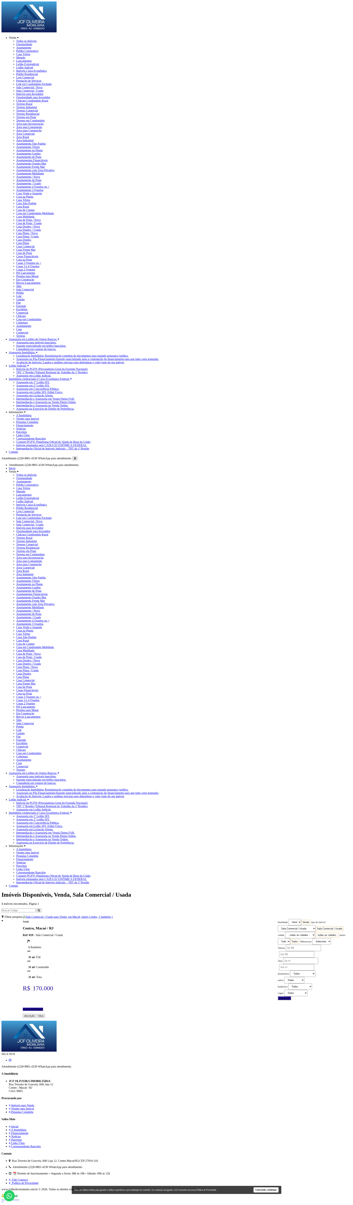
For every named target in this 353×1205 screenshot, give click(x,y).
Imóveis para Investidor (29, 94)
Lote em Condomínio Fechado (34, 84)
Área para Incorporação (30, 123)
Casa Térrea (23, 54)
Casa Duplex (23, 239)
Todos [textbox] (294, 941)
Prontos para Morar (27, 276)
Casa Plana (22, 243)
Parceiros (21, 432)
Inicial (14, 1126)
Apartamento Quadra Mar (31, 163)
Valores (281, 948)
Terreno (20, 335)
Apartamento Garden (28, 153)
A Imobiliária (23, 415)
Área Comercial (25, 133)
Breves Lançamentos (28, 282)
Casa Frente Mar (25, 249)
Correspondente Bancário (31, 438)
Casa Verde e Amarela (29, 193)
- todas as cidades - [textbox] (327, 935)
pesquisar (284, 998)
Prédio (20, 292)
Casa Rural (22, 206)
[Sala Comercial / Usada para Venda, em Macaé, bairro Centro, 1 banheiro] (67, 916)
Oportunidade (24, 44)
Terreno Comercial (27, 110)
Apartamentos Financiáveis (32, 160)
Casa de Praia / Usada (29, 223)
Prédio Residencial (27, 74)
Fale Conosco (19, 1179)
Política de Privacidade (24, 1183)
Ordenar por (306, 941)
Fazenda (21, 306)
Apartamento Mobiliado (30, 173)
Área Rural (22, 137)
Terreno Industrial (26, 107)
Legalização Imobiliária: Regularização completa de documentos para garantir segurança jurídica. (72, 355)
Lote (19, 296)
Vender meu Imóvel (27, 418)
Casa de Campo (25, 210)
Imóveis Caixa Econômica (31, 70)
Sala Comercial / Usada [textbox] (329, 928)
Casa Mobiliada (25, 216)
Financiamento (24, 425)
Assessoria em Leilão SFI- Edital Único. (39, 392)
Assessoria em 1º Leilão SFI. (33, 382)
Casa (19, 329)
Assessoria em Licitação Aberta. (34, 395)
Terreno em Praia (26, 117)
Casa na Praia (24, 259)
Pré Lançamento (25, 272)
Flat (18, 302)
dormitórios (283, 974)
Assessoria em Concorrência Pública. (37, 388)
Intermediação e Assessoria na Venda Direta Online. (46, 402)
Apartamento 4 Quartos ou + (32, 186)
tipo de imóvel (318, 922)
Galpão (20, 299)
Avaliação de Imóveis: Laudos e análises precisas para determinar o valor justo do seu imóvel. (70, 362)
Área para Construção (29, 130)
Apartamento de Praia (28, 156)
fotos (41, 1015)
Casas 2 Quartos (25, 269)
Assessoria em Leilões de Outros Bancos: (33, 339)
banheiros (283, 986)
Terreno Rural (24, 103)
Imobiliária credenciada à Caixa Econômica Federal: (39, 378)
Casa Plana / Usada (27, 236)
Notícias (21, 428)
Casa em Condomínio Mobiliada (35, 213)
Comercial (22, 312)
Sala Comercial (25, 289)
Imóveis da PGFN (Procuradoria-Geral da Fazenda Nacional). (52, 369)
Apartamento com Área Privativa (35, 170)
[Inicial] (29, 31)
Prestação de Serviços (28, 80)
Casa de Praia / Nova (28, 219)
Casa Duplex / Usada (28, 229)
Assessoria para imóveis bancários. (36, 342)
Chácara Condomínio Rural (32, 100)
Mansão (20, 57)
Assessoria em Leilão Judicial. (33, 375)
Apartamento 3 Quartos (29, 190)
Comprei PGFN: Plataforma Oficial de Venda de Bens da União (53, 441)
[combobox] (305, 922)
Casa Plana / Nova (27, 233)
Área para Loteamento (29, 127)
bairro (342, 935)
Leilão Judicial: (18, 365)
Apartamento (23, 47)
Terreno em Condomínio (30, 120)
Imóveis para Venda (22, 1105)
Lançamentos (24, 60)
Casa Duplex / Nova (28, 226)
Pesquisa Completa (27, 422)
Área (280, 961)
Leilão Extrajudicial (27, 64)
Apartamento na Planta (29, 150)
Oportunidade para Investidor (33, 97)
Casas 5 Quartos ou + (28, 263)
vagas (281, 993)
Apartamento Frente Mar (30, 166)
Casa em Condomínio (28, 319)
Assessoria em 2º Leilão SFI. (33, 385)
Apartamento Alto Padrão (31, 143)
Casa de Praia (24, 253)
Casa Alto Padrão (26, 203)
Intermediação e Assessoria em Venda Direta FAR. (45, 398)
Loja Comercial (25, 77)
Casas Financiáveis (27, 256)
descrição (29, 1015)
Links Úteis (23, 435)
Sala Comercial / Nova (29, 87)
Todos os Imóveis (26, 41)
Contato (13, 451)
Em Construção (25, 279)
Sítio (19, 286)
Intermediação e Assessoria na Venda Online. (42, 405)
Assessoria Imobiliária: (22, 352)
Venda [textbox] (305, 922)
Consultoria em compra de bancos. (36, 349)
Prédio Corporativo (27, 50)
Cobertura (22, 322)
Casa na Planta (24, 196)
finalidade (283, 922)
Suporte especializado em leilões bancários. (41, 345)
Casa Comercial (25, 246)
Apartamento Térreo (28, 147)
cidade (281, 935)
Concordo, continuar (266, 1190)
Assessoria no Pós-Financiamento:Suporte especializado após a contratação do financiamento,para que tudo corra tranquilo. (87, 359)
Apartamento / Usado (28, 183)
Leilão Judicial (24, 67)
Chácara (21, 316)
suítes (281, 980)
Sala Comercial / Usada (29, 90)
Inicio (12, 468)
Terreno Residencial (27, 113)
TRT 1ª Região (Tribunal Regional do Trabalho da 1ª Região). (52, 372)
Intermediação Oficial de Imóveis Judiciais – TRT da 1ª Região (52, 448)
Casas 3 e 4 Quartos (27, 266)
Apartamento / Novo (28, 176)
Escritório (21, 309)
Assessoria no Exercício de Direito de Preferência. (45, 408)
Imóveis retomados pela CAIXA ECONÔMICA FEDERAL (51, 445)
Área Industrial (24, 140)
